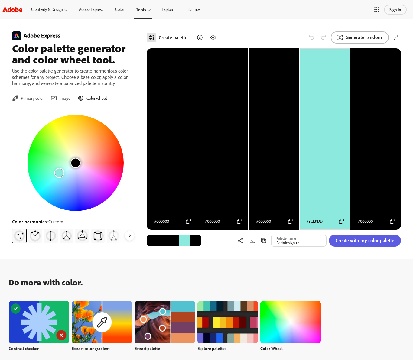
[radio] (19, 236)
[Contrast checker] (200, 37)
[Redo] (323, 37)
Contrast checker (24, 348)
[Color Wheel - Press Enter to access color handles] (75, 163)
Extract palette (147, 348)
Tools (141, 9)
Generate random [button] (364, 37)
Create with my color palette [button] (365, 240)
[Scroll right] (130, 236)
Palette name (286, 238)
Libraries (193, 9)
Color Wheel (271, 348)
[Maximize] (396, 37)
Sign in (395, 9)
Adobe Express (91, 9)
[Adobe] (12, 9)
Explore (168, 9)
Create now (39, 322)
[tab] (28, 98)
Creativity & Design (47, 9)
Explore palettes (211, 348)
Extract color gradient (90, 348)
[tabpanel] (75, 176)
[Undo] (311, 37)
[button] (377, 10)
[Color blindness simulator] (213, 37)
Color (119, 9)
